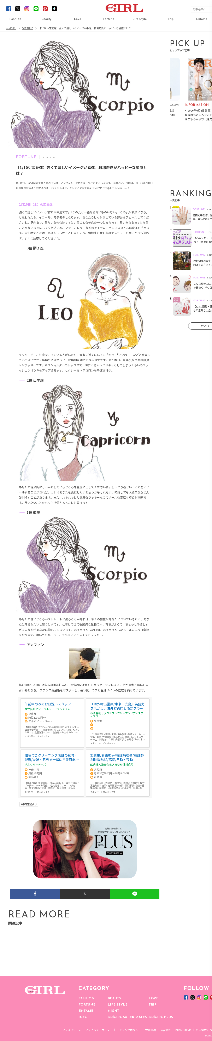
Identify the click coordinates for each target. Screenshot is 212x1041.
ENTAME (85, 1011)
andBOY (199, 21)
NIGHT (113, 1011)
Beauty (47, 19)
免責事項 (150, 1030)
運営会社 (165, 1030)
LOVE (153, 998)
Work (137, 29)
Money (137, 21)
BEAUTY (115, 998)
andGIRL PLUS (161, 1017)
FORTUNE (86, 1004)
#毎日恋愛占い (29, 804)
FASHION (86, 998)
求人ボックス (43, 736)
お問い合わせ (183, 1030)
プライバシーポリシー (98, 1030)
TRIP (153, 1004)
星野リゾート (168, 29)
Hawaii (168, 21)
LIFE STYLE (118, 1004)
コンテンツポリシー (129, 1030)
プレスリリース (71, 1030)
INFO (83, 1017)
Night (75, 37)
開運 (106, 21)
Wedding (74, 21)
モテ (75, 29)
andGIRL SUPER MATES (127, 1017)
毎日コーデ (12, 21)
